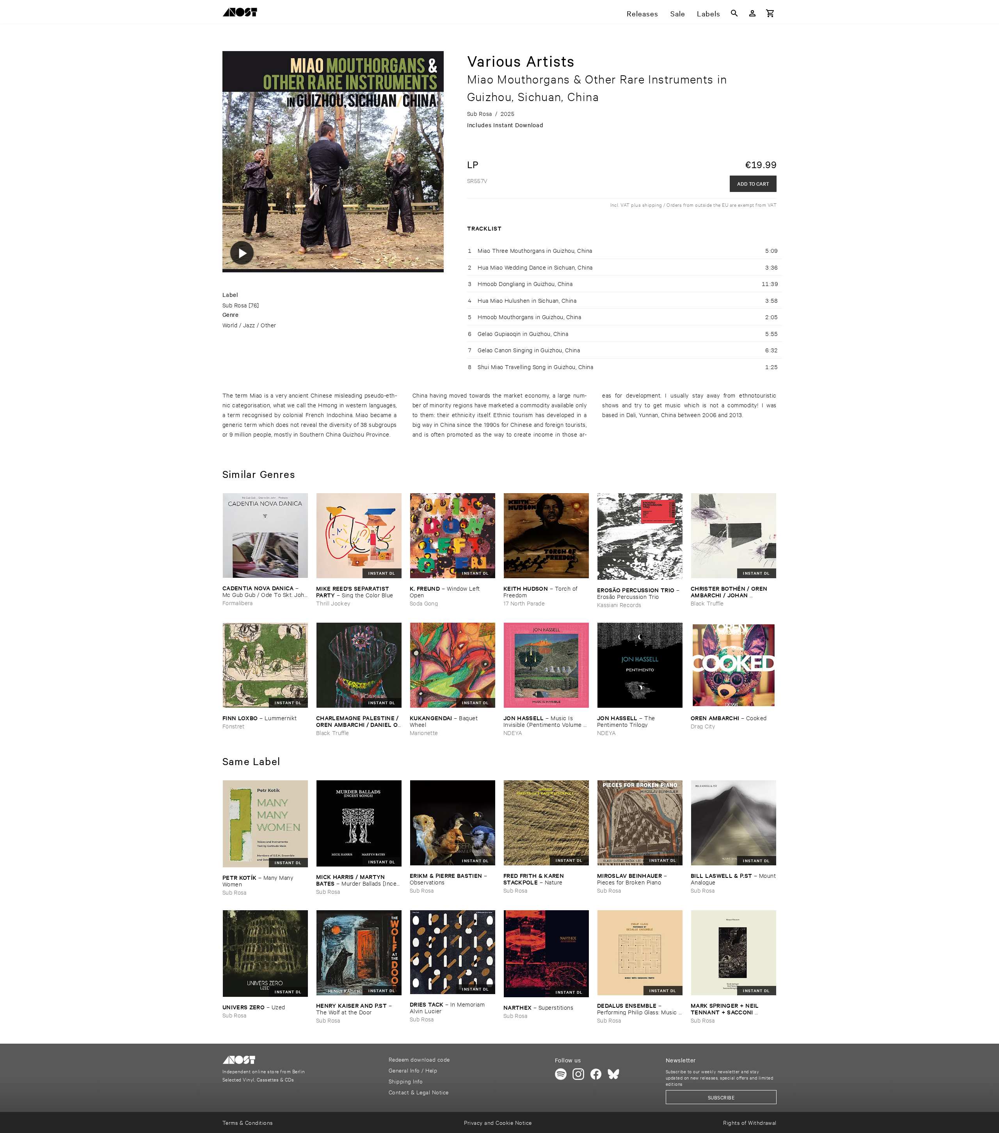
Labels (708, 13)
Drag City (703, 726)
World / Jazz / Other (249, 325)
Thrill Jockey (333, 603)
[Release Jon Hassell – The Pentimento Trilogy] (640, 665)
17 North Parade (524, 603)
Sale (677, 13)
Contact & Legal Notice (419, 1092)
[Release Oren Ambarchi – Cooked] (734, 665)
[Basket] (770, 13)
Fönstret (233, 726)
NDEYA (513, 732)
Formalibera (237, 602)
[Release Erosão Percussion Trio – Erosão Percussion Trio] (640, 536)
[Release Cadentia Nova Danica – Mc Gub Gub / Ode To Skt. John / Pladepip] (265, 535)
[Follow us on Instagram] (578, 1074)
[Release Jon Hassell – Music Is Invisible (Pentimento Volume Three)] (546, 665)
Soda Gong (424, 603)
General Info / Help (413, 1070)
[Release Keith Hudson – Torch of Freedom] (546, 536)
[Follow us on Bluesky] (613, 1074)
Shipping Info (406, 1081)
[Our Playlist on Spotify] (561, 1074)
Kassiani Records (619, 604)
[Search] (734, 13)
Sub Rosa (234, 305)
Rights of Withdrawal (750, 1122)
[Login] (752, 13)
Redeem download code (419, 1059)
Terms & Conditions (247, 1122)
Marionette (424, 732)
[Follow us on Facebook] (596, 1074)
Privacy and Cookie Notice (497, 1122)
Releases (642, 13)
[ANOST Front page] (241, 13)
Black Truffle (707, 603)
